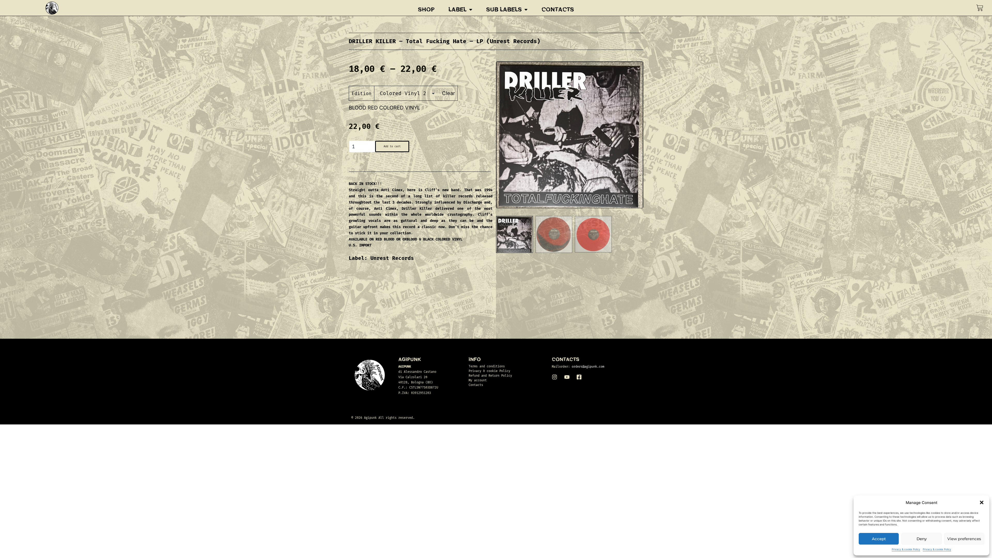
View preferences (964, 538)
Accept (879, 538)
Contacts (557, 9)
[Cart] (979, 7)
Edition (361, 93)
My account (478, 380)
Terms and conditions (487, 366)
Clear (448, 93)
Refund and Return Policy (490, 375)
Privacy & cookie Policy (906, 549)
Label (457, 9)
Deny (922, 538)
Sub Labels (504, 9)
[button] (981, 502)
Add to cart (392, 146)
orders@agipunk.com (588, 366)
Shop (426, 9)
